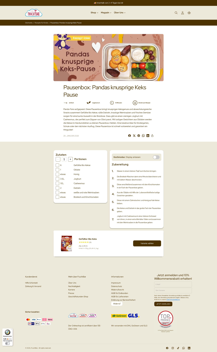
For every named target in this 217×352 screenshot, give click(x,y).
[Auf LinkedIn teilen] (147, 135)
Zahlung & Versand (33, 286)
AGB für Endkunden (119, 293)
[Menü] (11, 329)
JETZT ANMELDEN (163, 304)
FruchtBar (34, 348)
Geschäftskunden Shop (78, 296)
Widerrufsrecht (117, 289)
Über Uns (72, 283)
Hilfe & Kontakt (31, 283)
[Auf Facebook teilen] (129, 135)
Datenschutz (116, 286)
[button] (94, 13)
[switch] (7, 343)
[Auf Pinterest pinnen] (138, 135)
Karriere (71, 289)
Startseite (28, 23)
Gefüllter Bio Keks (88, 239)
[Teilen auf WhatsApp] (143, 135)
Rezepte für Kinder (41, 23)
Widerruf (116, 303)
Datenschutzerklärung (173, 299)
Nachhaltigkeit (74, 286)
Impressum (116, 283)
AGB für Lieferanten (119, 296)
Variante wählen (147, 243)
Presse (71, 293)
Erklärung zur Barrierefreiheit (123, 300)
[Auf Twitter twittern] (134, 135)
